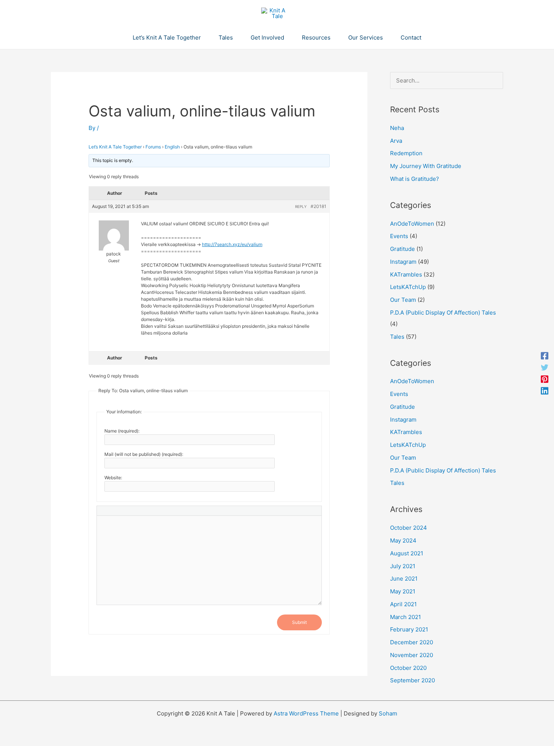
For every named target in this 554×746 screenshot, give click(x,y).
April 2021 (403, 604)
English (172, 147)
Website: (113, 477)
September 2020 (412, 680)
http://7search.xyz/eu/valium (232, 244)
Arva (396, 140)
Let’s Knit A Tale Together (115, 147)
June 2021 (404, 578)
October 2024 (408, 527)
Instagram (403, 261)
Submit (299, 622)
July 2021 (402, 566)
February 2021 (409, 629)
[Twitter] (544, 367)
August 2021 (406, 553)
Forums (153, 147)
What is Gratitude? (414, 178)
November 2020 (411, 655)
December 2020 (411, 642)
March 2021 (405, 617)
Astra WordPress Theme (306, 713)
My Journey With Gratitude (425, 166)
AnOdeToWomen (412, 223)
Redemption (406, 153)
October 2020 (408, 667)
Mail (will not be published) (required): (143, 454)
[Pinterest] (544, 379)
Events (399, 236)
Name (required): (121, 431)
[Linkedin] (544, 390)
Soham (388, 713)
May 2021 (402, 591)
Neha (397, 127)
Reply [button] (301, 206)
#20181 (318, 206)
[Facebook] (544, 355)
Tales (397, 336)
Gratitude (402, 248)
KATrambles (406, 274)
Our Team (403, 299)
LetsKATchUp (408, 286)
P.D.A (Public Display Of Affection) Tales (443, 312)
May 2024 (403, 540)
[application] (204, 37)
